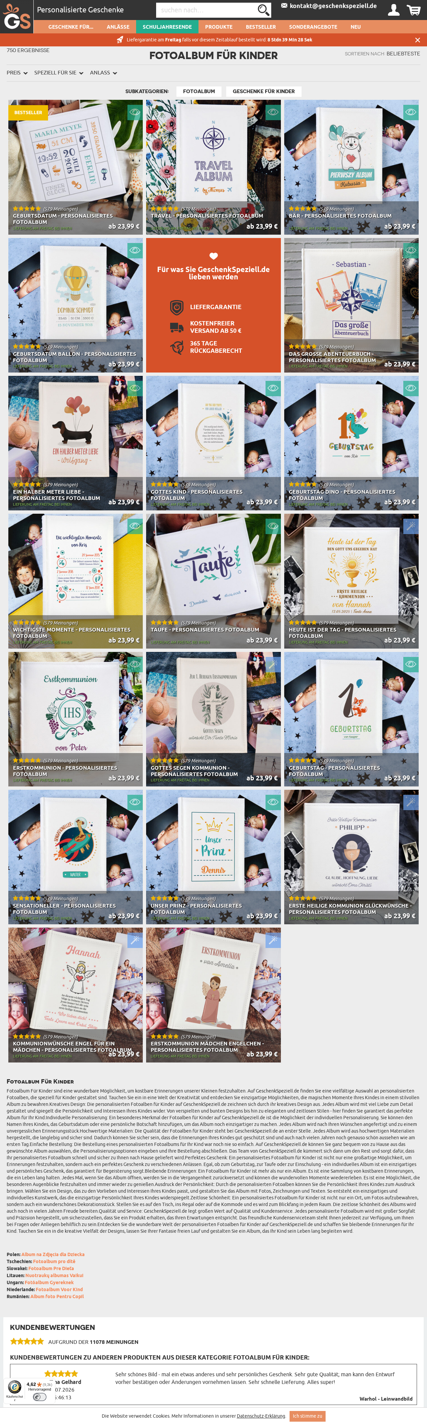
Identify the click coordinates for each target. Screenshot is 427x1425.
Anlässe (118, 27)
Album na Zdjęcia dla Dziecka (53, 1255)
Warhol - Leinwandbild (386, 1399)
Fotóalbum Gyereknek (49, 1283)
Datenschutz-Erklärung (261, 1416)
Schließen (418, 39)
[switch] (39, 1397)
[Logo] (17, 16)
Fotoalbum (199, 91)
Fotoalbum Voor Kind (59, 1290)
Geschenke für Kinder (264, 91)
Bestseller (261, 27)
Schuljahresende (167, 27)
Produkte (219, 27)
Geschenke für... (70, 27)
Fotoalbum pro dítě (54, 1262)
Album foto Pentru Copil (57, 1297)
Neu (356, 27)
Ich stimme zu (307, 1416)
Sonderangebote (313, 27)
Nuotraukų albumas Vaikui (54, 1276)
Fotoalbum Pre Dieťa (51, 1269)
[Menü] (51, 1382)
